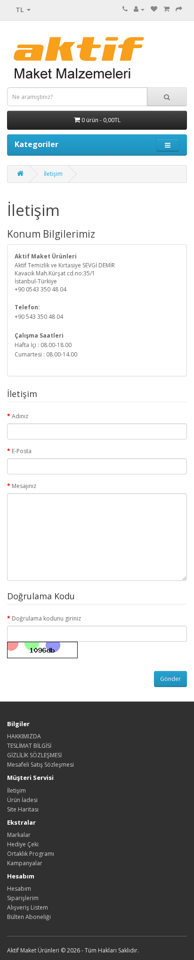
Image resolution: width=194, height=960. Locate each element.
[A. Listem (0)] (154, 9)
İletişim (53, 174)
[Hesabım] (139, 9)
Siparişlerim (23, 898)
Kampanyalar (24, 863)
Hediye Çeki (23, 844)
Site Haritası (23, 809)
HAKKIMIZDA (24, 736)
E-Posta (22, 451)
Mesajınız (24, 486)
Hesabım (19, 889)
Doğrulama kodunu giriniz (46, 618)
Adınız (20, 416)
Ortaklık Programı (30, 854)
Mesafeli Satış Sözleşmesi (40, 765)
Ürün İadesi (22, 800)
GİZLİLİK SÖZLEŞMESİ (34, 755)
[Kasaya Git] (179, 9)
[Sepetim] (166, 9)
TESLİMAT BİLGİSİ (29, 746)
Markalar (19, 835)
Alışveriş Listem (27, 907)
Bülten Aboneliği (29, 917)
